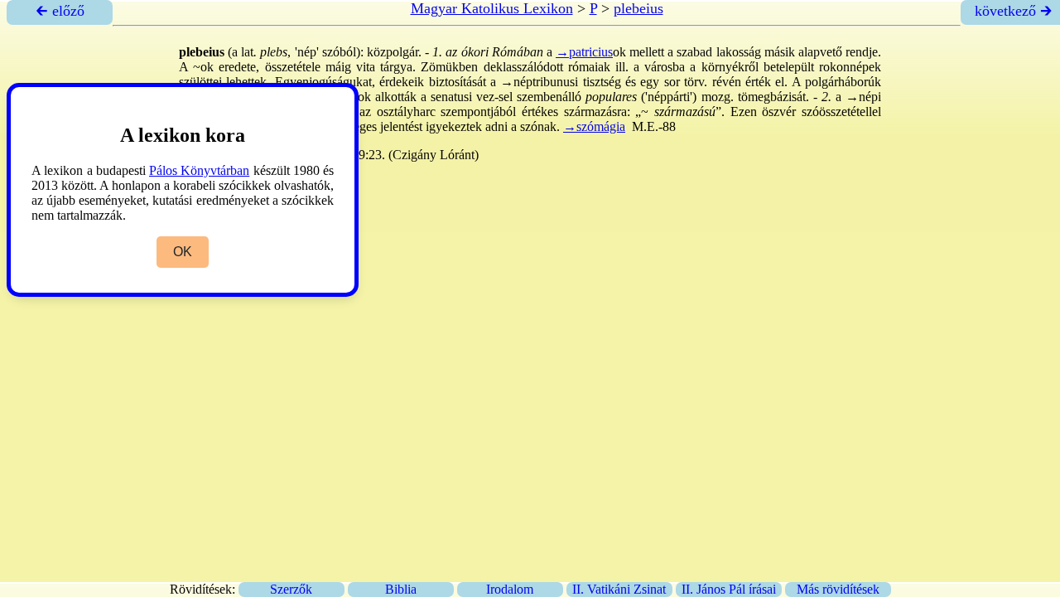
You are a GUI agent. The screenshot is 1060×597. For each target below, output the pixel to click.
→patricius (584, 52)
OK (182, 252)
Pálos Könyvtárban (199, 170)
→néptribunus (537, 82)
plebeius (638, 8)
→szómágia (594, 126)
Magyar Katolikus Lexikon (492, 8)
